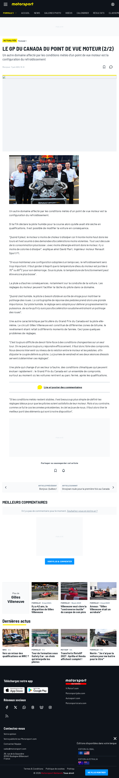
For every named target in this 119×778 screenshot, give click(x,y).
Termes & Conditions (33, 768)
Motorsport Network (52, 773)
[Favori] (104, 67)
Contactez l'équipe (12, 743)
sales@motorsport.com (15, 748)
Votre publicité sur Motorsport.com (20, 739)
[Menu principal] (5, 4)
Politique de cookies (55, 768)
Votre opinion (10, 734)
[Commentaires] (112, 67)
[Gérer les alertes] (63, 470)
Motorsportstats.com (76, 703)
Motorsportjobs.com (75, 693)
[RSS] (7, 716)
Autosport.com (73, 698)
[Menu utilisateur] (113, 4)
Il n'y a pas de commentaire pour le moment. (60, 510)
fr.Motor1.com (72, 688)
